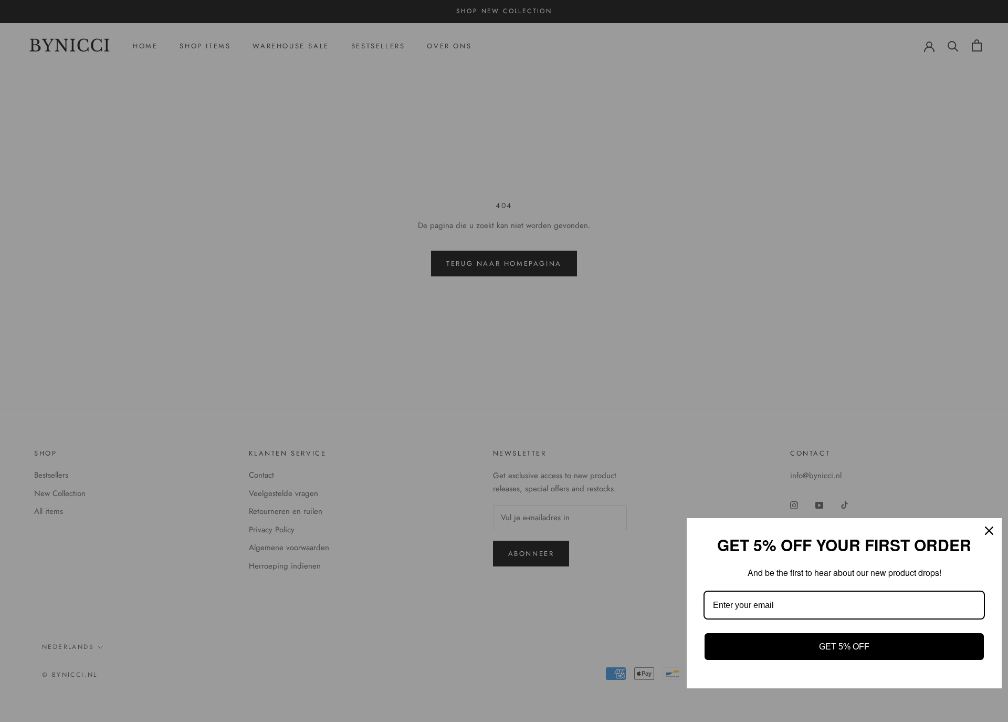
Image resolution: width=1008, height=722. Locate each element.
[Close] (989, 530)
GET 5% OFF (844, 646)
